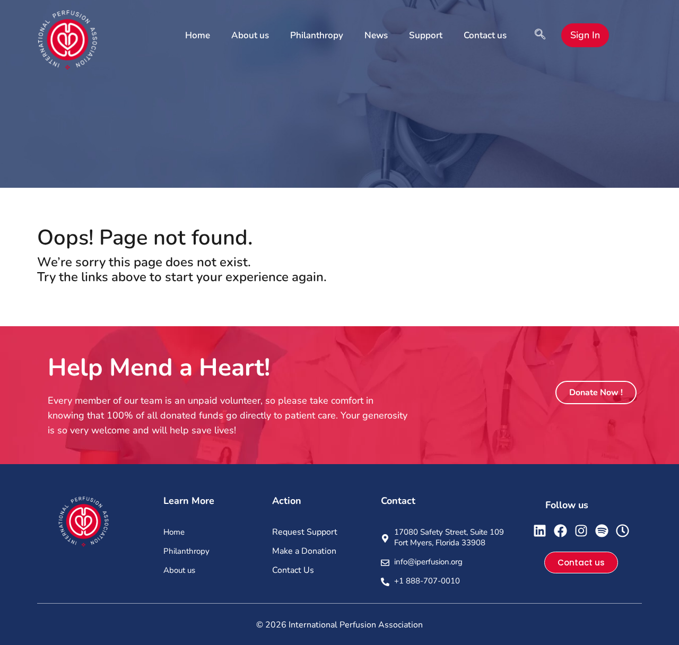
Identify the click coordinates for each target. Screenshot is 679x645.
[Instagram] (581, 530)
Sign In (585, 35)
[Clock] (622, 530)
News (376, 35)
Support (425, 35)
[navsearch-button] (540, 35)
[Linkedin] (539, 530)
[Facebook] (560, 530)
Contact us (485, 35)
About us (250, 35)
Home (197, 35)
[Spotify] (601, 530)
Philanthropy (316, 35)
